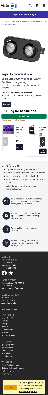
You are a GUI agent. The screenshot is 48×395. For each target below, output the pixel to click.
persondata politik (28, 391)
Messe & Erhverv (8, 335)
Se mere (6, 104)
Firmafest (5, 332)
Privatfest (5, 321)
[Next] (42, 141)
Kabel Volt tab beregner (11, 365)
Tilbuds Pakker (7, 356)
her (6, 98)
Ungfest (4, 327)
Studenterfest (7, 329)
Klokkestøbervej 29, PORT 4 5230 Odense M (12, 284)
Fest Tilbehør (6, 353)
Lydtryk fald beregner (10, 371)
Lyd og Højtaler (7, 344)
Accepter (10, 387)
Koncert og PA (7, 318)
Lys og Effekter (7, 347)
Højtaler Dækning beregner (12, 368)
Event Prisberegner (9, 374)
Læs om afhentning (9, 309)
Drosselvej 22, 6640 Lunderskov (8, 299)
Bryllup (4, 324)
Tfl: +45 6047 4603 (8, 268)
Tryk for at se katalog (23, 14)
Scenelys (5, 21)
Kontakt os (24, 116)
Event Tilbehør (7, 350)
